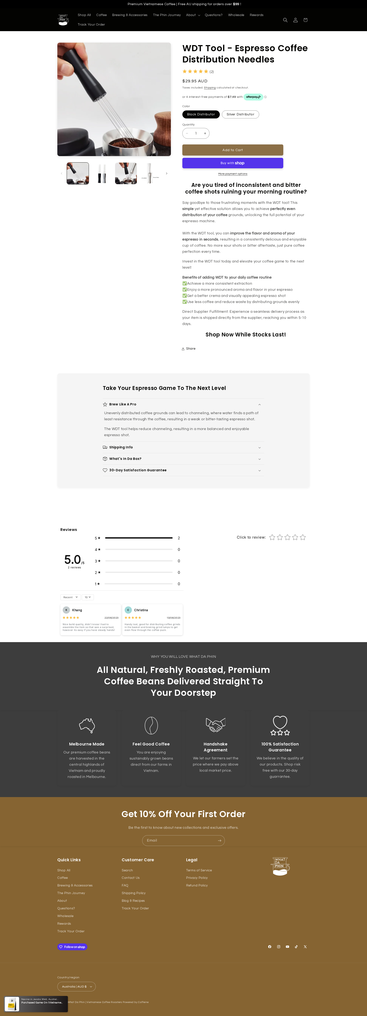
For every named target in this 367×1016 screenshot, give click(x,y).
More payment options (233, 173)
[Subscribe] (219, 840)
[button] (193, 15)
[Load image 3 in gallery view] (126, 173)
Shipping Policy (134, 893)
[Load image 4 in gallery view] (150, 173)
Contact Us (131, 878)
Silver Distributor (240, 114)
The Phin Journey (71, 893)
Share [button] (191, 348)
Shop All (63, 870)
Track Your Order (71, 931)
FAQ (125, 885)
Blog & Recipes (133, 901)
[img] (195, 72)
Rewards (64, 923)
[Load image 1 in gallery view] (78, 173)
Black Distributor (201, 114)
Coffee (62, 878)
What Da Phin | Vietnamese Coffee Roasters (95, 1002)
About (62, 901)
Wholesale (65, 916)
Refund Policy (197, 885)
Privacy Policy (197, 878)
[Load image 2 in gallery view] (102, 173)
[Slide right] (166, 173)
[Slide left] (61, 173)
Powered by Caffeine (136, 1002)
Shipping (210, 87)
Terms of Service (199, 870)
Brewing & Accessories (75, 885)
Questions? (66, 908)
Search (127, 870)
